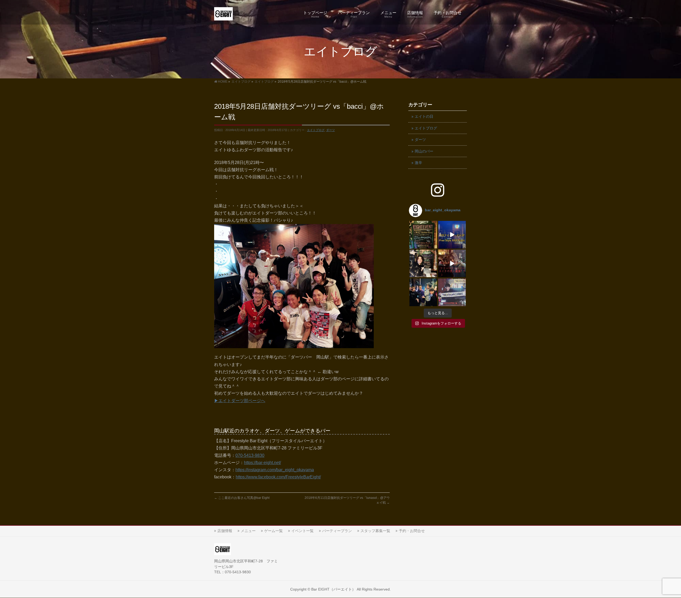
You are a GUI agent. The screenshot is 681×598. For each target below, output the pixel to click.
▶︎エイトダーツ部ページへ (239, 400)
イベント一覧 (302, 531)
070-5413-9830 (249, 455)
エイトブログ (316, 130)
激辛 (418, 163)
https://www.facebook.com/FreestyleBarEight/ (278, 477)
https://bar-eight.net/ (262, 462)
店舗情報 (224, 531)
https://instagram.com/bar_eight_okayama (274, 470)
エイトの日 (424, 117)
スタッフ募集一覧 (375, 531)
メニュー (248, 531)
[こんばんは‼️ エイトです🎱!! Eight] (423, 235)
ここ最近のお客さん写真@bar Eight (241, 498)
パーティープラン (337, 531)
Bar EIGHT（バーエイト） (333, 589)
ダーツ (330, 130)
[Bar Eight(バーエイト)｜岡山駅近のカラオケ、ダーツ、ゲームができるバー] (223, 14)
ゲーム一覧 (273, 531)
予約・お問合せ (412, 531)
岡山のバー (424, 151)
